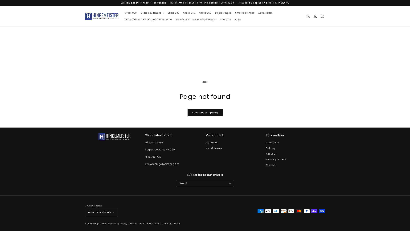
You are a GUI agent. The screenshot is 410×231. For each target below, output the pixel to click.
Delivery (271, 148)
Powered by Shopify (117, 223)
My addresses (214, 148)
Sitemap (271, 165)
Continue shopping (205, 112)
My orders (211, 142)
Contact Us (273, 142)
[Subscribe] (230, 183)
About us (271, 153)
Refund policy (137, 223)
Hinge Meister (100, 223)
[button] (152, 12)
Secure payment (276, 159)
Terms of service (172, 223)
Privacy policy (154, 223)
